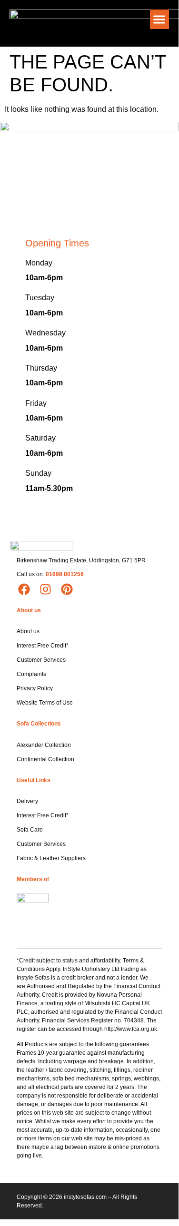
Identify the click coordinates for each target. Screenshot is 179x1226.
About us (28, 631)
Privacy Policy (35, 688)
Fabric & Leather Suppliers (51, 858)
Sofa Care (30, 829)
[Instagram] (45, 589)
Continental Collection (45, 759)
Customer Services (41, 660)
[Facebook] (24, 589)
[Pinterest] (67, 589)
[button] (159, 19)
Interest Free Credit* (43, 645)
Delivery (27, 801)
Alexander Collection (44, 745)
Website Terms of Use (45, 702)
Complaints (31, 674)
